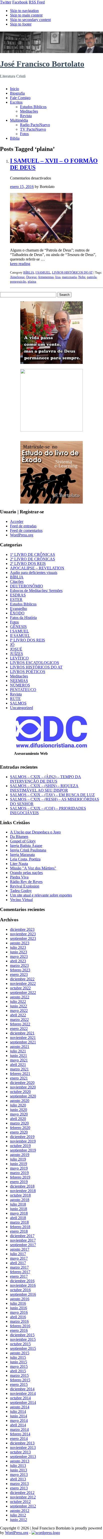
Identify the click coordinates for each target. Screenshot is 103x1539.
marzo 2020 (19, 1123)
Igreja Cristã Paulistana (28, 850)
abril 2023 (18, 961)
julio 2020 (18, 1105)
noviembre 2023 (23, 934)
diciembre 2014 (22, 1389)
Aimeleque (17, 277)
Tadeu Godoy (21, 891)
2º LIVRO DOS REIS (28, 563)
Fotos (24, 134)
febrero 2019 (20, 1177)
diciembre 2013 (22, 1443)
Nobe (82, 277)
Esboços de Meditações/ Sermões (36, 590)
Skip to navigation (24, 11)
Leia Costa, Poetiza (25, 859)
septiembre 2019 (23, 1150)
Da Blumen (19, 836)
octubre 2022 (20, 988)
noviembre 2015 (23, 1339)
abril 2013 (18, 1479)
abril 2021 (18, 1064)
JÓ (12, 644)
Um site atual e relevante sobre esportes (41, 895)
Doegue (31, 277)
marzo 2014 (19, 1429)
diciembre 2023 (22, 929)
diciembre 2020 (22, 1082)
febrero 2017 (20, 1272)
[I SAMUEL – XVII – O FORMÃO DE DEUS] (41, 242)
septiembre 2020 (23, 1096)
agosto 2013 (19, 1461)
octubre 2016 (20, 1290)
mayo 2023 (19, 956)
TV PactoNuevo (33, 129)
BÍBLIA (28, 272)
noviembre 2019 (23, 1141)
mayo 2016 (19, 1312)
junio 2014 (18, 1416)
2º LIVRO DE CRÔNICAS (32, 559)
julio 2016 (18, 1303)
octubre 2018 (20, 1195)
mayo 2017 (19, 1258)
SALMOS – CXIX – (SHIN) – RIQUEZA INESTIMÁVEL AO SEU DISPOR (44, 788)
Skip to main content (26, 15)
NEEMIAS (19, 681)
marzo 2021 (19, 1069)
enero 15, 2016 (22, 186)
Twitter (5, 2)
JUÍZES (16, 653)
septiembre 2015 (23, 1348)
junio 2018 (18, 1209)
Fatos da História (23, 617)
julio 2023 (18, 947)
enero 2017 (19, 1276)
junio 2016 (18, 1308)
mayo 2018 (19, 1213)
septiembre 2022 (23, 992)
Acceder (16, 521)
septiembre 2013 (23, 1456)
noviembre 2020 (23, 1087)
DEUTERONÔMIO (26, 586)
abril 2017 (18, 1263)
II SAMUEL (20, 635)
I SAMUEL (43, 272)
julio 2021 (18, 1051)
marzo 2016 (19, 1321)
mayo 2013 (19, 1474)
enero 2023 (19, 974)
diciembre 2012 (22, 1492)
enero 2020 (19, 1132)
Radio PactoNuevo (35, 125)
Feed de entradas (23, 526)
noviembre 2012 (23, 1497)
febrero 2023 (20, 970)
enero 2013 (19, 1488)
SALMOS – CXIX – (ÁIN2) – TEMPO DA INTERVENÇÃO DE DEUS (45, 779)
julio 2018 (18, 1204)
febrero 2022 (20, 1024)
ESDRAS (18, 595)
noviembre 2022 (23, 983)
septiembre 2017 (23, 1245)
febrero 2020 (20, 1128)
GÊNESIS (18, 626)
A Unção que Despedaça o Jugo (35, 832)
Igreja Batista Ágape (26, 845)
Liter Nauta (19, 863)
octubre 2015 (20, 1344)
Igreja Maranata (22, 854)
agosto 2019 (19, 1155)
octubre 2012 (20, 1501)
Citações (17, 581)
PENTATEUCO (23, 690)
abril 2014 (18, 1425)
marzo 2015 (19, 1375)
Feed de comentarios (26, 530)
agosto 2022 (19, 997)
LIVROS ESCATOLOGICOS (34, 663)
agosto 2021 (19, 1046)
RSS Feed (37, 2)
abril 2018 (18, 1218)
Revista (26, 116)
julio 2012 (18, 1515)
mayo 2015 (19, 1366)
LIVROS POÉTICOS (27, 672)
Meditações (29, 111)
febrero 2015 (20, 1380)
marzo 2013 (19, 1483)
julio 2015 (18, 1357)
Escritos (16, 102)
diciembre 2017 (22, 1236)
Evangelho (18, 608)
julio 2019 (18, 1159)
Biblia (15, 138)
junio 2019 (18, 1164)
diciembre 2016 (22, 1281)
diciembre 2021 (22, 1033)
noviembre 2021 (23, 1037)
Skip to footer (21, 24)
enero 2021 (19, 1078)
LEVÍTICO (19, 658)
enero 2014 (19, 1438)
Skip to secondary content (30, 20)
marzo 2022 (19, 1019)
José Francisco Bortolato (42, 63)
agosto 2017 (19, 1249)
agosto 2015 (19, 1353)
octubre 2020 (20, 1091)
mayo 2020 (19, 1114)
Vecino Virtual (21, 900)
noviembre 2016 (23, 1285)
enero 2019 (19, 1182)
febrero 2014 (20, 1434)
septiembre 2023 (23, 938)
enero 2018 (19, 1231)
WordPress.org (21, 535)
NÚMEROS (20, 685)
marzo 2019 (19, 1173)
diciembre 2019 (22, 1137)
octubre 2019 (20, 1146)
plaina (32, 281)
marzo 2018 (19, 1222)
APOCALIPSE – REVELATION (37, 568)
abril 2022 (18, 1015)
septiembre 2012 (23, 1506)
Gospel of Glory (23, 841)
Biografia (17, 93)
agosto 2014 (19, 1407)
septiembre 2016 (23, 1294)
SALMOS (18, 703)
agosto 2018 (19, 1200)
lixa (57, 277)
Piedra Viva (19, 877)
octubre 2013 (20, 1452)
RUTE (15, 699)
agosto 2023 (19, 943)
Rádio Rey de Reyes (26, 882)
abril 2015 (18, 1371)
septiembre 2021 (23, 1042)
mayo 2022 (19, 1010)
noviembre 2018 (23, 1191)
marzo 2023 (19, 965)
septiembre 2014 (23, 1402)
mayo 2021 (19, 1060)
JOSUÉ (16, 649)
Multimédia (19, 120)
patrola (91, 277)
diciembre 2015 (22, 1335)
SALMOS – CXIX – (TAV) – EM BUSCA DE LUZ (52, 795)
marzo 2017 (19, 1267)
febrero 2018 (20, 1227)
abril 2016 (18, 1317)
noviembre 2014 (23, 1393)
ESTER (16, 599)
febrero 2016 (20, 1326)
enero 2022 (19, 1028)
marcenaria (69, 277)
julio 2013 (18, 1465)
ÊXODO (17, 613)
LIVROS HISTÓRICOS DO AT (72, 272)
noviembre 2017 (23, 1240)
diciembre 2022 (22, 979)
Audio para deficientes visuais (33, 572)
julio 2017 (18, 1254)
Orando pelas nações (26, 872)
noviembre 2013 (23, 1447)
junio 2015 (18, 1362)
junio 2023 (18, 952)
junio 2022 (18, 1006)
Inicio (14, 89)
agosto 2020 (19, 1100)
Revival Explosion (24, 886)
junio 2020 (18, 1110)
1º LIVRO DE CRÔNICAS (32, 554)
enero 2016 (19, 1330)
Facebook (20, 2)
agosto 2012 (19, 1510)
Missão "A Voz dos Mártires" (33, 868)
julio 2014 (18, 1411)
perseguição (18, 281)
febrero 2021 (20, 1073)
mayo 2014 (19, 1420)
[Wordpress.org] (46, 1532)
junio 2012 (18, 1519)
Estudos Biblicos (33, 107)
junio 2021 (18, 1055)
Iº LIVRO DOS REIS (27, 640)
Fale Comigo (20, 98)
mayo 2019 (19, 1168)
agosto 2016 (19, 1299)
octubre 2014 (20, 1398)
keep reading (20, 264)
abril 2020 (18, 1119)
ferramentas (46, 277)
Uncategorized (21, 708)
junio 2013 (18, 1470)
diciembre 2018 (22, 1186)
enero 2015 (19, 1384)
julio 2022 (18, 1001)
